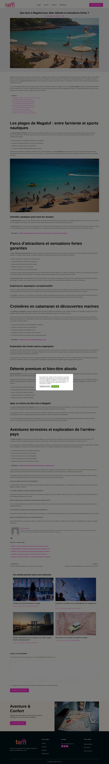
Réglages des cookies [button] (45, 386)
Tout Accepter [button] (55, 386)
